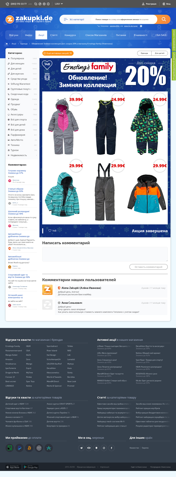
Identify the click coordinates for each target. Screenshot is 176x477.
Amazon (9, 359)
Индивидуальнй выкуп (173, 66)
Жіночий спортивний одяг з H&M (63, 417)
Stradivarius (11, 364)
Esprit (28, 368)
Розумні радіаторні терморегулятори (153, 426)
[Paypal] (19, 448)
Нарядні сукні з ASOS (57, 408)
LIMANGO (10, 386)
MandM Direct (53, 381)
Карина (15, 266)
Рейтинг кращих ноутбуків (148, 408)
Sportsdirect (52, 346)
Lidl (68, 355)
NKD (69, 350)
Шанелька (16, 180)
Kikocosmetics (53, 372)
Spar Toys (30, 381)
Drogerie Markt (12, 372)
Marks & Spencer (54, 386)
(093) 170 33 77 (19, 3)
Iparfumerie (11, 368)
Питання (121, 35)
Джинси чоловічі (14, 417)
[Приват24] (10, 448)
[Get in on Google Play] (30, 467)
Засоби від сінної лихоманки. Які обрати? (153, 404)
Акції (41, 35)
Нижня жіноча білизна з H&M (21, 412)
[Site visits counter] (49, 471)
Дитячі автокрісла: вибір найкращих (113, 417)
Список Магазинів (96, 35)
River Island (52, 350)
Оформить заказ (173, 40)
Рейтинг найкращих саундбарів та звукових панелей (153, 417)
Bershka (71, 377)
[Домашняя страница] (7, 44)
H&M (28, 346)
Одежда (144, 53)
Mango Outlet (11, 355)
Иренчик (15, 225)
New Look (71, 381)
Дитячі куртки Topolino (58, 412)
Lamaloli (71, 359)
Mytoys (70, 364)
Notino (29, 386)
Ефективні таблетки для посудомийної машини (153, 421)
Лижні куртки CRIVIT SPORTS (61, 404)
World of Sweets (54, 377)
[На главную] (30, 19)
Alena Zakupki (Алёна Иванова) (23, 248)
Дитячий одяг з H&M (17, 404)
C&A (28, 350)
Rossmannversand (14, 350)
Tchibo (70, 346)
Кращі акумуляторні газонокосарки (113, 408)
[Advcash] (49, 448)
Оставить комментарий (148, 266)
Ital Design (51, 355)
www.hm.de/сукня (131, 26)
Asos (69, 368)
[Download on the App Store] (13, 467)
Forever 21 (10, 377)
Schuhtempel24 (54, 359)
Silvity (69, 372)
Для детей (159, 53)
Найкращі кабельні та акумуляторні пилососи (114, 412)
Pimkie (29, 377)
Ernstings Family (13, 346)
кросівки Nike (115, 26)
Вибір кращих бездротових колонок (152, 412)
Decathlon (51, 368)
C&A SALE (161, 35)
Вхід (168, 4)
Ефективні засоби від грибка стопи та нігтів (114, 404)
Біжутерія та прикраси (58, 426)
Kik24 (28, 355)
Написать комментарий (66, 242)
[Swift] (39, 448)
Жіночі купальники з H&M (19, 426)
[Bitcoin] (29, 448)
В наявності (140, 35)
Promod (70, 386)
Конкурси (70, 35)
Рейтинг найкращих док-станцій (112, 426)
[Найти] (159, 19)
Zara (28, 359)
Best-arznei (11, 381)
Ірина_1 (15, 202)
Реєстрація (151, 4)
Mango (29, 364)
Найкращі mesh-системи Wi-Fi (111, 421)
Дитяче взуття (55, 421)
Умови (28, 35)
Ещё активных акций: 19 (59, 53)
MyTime (29, 372)
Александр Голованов (20, 286)
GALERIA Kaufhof (54, 364)
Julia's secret (17, 304)
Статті (53, 35)
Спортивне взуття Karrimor (19, 408)
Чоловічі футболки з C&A (19, 421)
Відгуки (13, 35)
